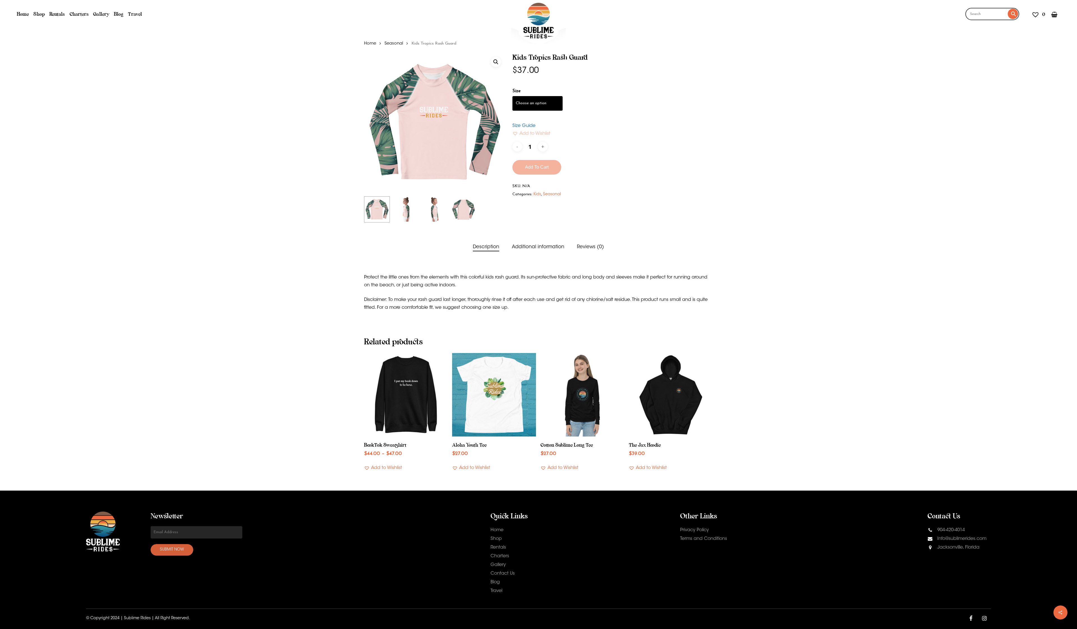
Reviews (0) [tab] (590, 247)
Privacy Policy (694, 530)
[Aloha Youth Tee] (494, 395)
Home (370, 43)
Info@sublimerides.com (961, 539)
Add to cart (537, 167)
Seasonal (394, 43)
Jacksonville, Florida (957, 547)
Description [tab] (486, 247)
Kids (537, 194)
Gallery (498, 565)
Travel (496, 591)
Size (516, 91)
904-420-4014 (950, 530)
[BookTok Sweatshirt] (406, 395)
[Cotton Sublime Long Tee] (582, 395)
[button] (496, 62)
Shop (496, 539)
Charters (500, 556)
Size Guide (523, 126)
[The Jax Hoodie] (671, 395)
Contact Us (503, 573)
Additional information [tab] (538, 247)
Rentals (498, 547)
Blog (495, 582)
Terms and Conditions (703, 539)
